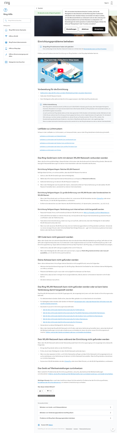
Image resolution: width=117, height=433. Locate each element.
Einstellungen (71, 29)
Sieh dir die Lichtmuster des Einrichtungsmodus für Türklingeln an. (64, 310)
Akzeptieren (98, 29)
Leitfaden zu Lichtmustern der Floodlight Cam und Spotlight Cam (58, 139)
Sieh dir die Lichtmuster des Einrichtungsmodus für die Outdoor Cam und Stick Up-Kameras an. (73, 316)
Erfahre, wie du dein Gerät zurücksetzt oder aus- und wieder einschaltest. (68, 332)
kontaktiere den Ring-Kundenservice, (49, 382)
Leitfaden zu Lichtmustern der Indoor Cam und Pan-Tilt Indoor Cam (58, 146)
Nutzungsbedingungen (85, 429)
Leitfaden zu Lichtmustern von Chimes (50, 150)
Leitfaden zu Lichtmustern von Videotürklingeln (53, 136)
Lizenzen (76, 429)
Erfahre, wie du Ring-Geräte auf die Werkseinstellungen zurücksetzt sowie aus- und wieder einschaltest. (80, 374)
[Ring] (7, 3)
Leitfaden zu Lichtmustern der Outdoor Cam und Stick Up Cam (57, 143)
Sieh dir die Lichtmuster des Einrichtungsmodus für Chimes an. (62, 322)
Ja (42, 391)
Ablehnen (85, 29)
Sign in (106, 3)
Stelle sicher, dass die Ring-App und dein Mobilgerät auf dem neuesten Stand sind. (66, 93)
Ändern (51, 425)
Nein (50, 391)
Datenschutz (69, 429)
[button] (113, 429)
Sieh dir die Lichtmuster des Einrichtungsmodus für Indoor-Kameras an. (65, 319)
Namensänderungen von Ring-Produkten (95, 49)
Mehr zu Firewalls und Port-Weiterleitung (96, 212)
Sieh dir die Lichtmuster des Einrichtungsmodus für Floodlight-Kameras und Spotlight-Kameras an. (74, 313)
